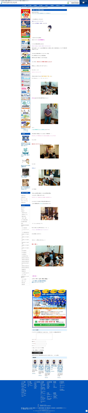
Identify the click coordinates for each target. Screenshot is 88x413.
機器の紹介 (42, 397)
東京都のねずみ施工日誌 (25, 257)
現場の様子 (23, 284)
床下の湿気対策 (24, 250)
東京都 (35, 383)
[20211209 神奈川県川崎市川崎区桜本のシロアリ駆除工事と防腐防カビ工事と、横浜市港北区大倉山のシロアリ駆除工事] (60, 362)
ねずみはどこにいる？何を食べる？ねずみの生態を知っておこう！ (25, 144)
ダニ (54, 384)
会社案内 (63, 5)
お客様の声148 (23, 202)
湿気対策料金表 (62, 390)
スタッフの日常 (37, 13)
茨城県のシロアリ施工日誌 (25, 246)
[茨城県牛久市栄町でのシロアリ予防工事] (54, 362)
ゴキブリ (55, 383)
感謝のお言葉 (24, 216)
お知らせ (22, 209)
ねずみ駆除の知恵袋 (24, 221)
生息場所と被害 (24, 390)
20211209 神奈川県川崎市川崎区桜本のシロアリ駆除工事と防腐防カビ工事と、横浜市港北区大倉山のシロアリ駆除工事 (60, 368)
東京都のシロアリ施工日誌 (25, 235)
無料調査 (52, 5)
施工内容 (23, 383)
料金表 (46, 5)
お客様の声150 (23, 195)
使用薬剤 (23, 392)
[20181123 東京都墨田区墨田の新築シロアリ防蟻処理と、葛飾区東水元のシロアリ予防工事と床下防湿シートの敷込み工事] (47, 362)
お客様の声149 (23, 197)
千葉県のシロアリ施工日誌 (25, 237)
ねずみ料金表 (43, 387)
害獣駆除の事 (24, 271)
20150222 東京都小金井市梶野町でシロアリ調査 (35, 366)
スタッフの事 (24, 274)
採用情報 (55, 396)
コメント (34, 339)
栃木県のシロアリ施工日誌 (25, 248)
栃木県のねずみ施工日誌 (25, 267)
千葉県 (35, 385)
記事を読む (33, 373)
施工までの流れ (24, 384)
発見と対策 (23, 389)
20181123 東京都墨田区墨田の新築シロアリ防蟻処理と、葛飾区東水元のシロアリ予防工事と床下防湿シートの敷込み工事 (47, 368)
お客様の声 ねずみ (24, 212)
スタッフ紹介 (55, 395)
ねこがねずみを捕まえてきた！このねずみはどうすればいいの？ (25, 188)
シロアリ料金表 (24, 385)
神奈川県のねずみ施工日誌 (25, 263)
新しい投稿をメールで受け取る (38, 350)
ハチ (54, 385)
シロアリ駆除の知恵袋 (24, 219)
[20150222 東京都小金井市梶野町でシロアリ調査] (35, 362)
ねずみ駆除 (29, 5)
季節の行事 (23, 282)
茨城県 (35, 387)
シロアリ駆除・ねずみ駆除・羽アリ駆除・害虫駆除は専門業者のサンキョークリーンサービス (9, 2)
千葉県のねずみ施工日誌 (25, 259)
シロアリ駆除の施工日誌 (25, 232)
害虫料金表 (55, 387)
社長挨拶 (55, 394)
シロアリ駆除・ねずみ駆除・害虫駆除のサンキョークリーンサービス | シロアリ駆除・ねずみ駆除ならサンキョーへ (44, 405)
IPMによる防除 (49, 398)
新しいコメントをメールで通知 (38, 347)
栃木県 (35, 388)
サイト (33, 345)
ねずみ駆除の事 (24, 254)
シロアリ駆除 (24, 5)
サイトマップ (55, 398)
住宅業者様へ (49, 399)
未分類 (22, 223)
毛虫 (54, 386)
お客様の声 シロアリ (25, 214)
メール (33, 343)
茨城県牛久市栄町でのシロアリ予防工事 (54, 366)
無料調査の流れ (43, 388)
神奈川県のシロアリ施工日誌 (25, 243)
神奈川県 (35, 386)
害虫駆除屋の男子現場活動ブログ (25, 226)
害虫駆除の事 (24, 269)
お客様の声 (58, 5)
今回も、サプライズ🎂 (24, 200)
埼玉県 (35, 384)
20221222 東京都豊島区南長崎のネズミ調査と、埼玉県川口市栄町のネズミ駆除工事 (41, 367)
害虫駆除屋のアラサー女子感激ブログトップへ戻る (25, 129)
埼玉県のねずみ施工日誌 (25, 261)
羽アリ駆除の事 (24, 252)
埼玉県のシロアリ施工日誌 (25, 240)
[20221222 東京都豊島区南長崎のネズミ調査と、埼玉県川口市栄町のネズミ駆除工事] (41, 362)
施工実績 (40, 5)
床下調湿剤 (61, 389)
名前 (33, 341)
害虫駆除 (35, 5)
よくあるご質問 (24, 391)
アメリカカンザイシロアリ (25, 230)
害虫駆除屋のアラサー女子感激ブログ (45, 13)
